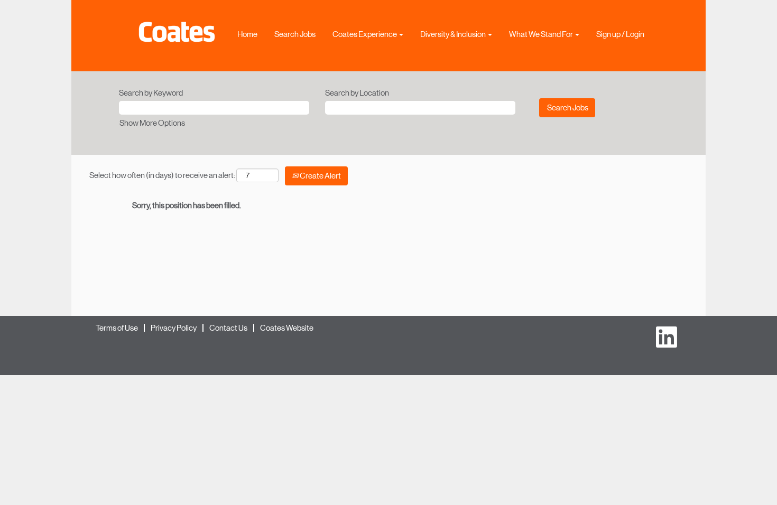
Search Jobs (295, 34)
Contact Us (228, 327)
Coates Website (286, 327)
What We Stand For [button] (541, 34)
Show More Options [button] (152, 122)
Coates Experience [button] (365, 34)
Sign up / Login (620, 34)
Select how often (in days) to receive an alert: (162, 175)
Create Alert (320, 175)
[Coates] (176, 32)
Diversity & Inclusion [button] (453, 34)
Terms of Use (117, 327)
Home (247, 34)
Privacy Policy (174, 327)
